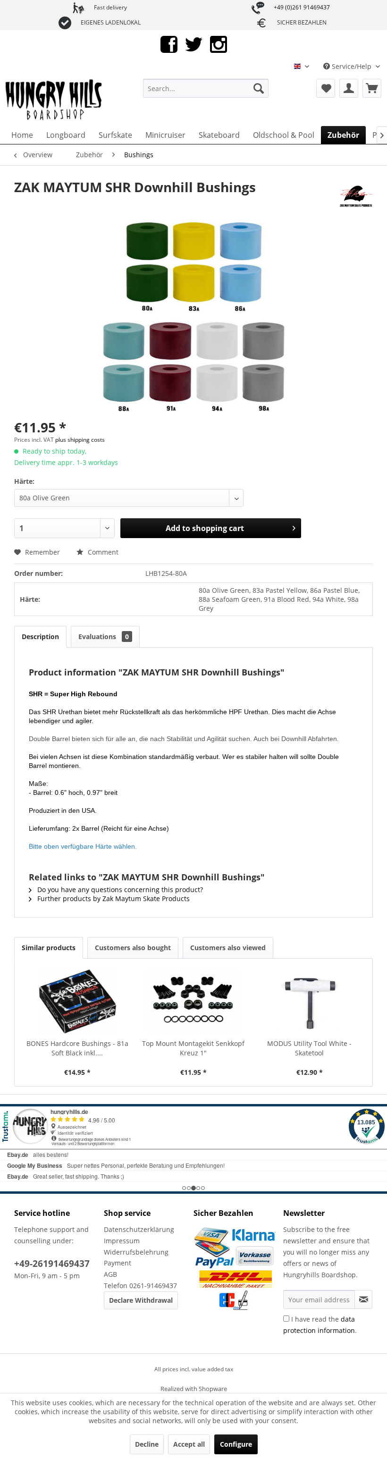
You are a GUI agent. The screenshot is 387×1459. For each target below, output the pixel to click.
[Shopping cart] (371, 88)
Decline (147, 1444)
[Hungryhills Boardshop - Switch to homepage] (54, 100)
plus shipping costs (80, 440)
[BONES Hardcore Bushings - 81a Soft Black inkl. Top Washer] (77, 1001)
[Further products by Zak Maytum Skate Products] (356, 196)
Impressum (122, 1240)
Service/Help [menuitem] (351, 66)
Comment (102, 552)
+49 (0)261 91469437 (302, 7)
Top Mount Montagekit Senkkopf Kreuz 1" (193, 1048)
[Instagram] (218, 43)
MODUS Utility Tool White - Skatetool (309, 1048)
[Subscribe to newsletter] (363, 1299)
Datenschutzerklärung (139, 1229)
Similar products (49, 947)
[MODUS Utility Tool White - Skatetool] (309, 1001)
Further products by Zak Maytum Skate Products (112, 898)
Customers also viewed (228, 947)
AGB (110, 1274)
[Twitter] (194, 43)
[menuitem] (206, 88)
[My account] (348, 88)
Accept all (189, 1444)
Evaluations (103, 636)
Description (40, 636)
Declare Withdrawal (141, 1300)
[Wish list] (325, 88)
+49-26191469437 (52, 1263)
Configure (236, 1444)
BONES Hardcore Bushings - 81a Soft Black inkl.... (77, 1048)
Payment (117, 1262)
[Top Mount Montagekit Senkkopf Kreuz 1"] (193, 1001)
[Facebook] (169, 43)
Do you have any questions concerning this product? (119, 889)
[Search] (259, 88)
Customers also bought (133, 947)
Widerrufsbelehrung (136, 1252)
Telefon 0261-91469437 (140, 1285)
